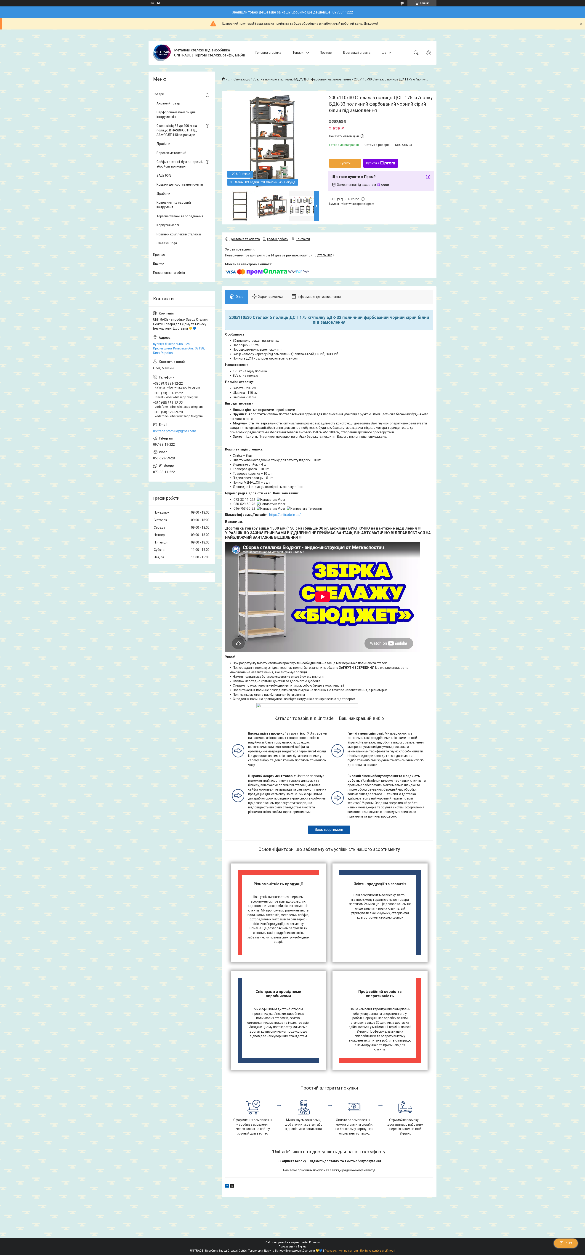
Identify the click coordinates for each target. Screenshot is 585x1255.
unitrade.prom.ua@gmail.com (174, 431)
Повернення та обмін (169, 272)
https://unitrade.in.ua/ (285, 515)
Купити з (372, 163)
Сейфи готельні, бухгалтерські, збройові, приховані (180, 164)
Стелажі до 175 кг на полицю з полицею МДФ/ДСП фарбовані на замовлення (292, 79)
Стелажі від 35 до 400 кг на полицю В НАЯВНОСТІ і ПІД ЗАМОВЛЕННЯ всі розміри (177, 130)
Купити (345, 163)
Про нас (326, 52)
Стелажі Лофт (167, 243)
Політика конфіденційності (377, 1250)
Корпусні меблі (168, 225)
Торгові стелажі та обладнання (180, 216)
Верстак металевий (171, 153)
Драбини (163, 144)
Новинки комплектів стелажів (179, 234)
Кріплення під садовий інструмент (174, 205)
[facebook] (227, 1186)
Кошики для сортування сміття (180, 184)
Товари (298, 52)
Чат (569, 1243)
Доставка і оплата (356, 52)
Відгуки (158, 263)
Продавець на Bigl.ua (292, 1246)
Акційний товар (168, 103)
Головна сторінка (268, 52)
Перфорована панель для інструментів (176, 114)
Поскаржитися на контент (341, 1250)
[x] (232, 1186)
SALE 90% (164, 175)
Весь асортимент (329, 829)
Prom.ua (314, 1242)
